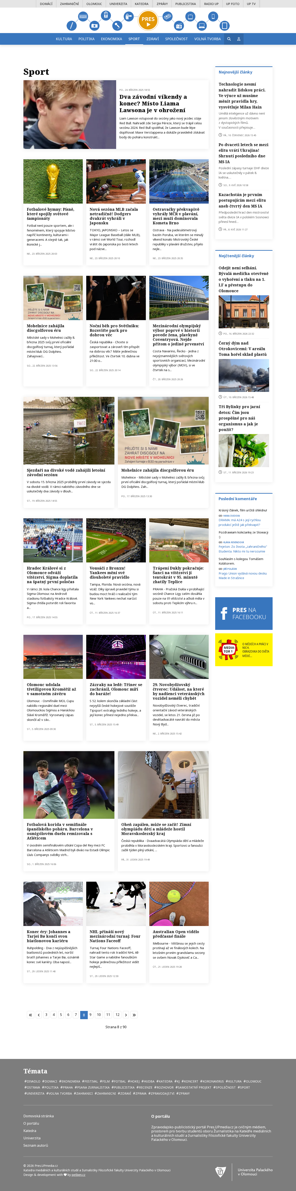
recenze (145, 1087)
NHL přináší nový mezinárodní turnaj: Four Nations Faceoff (115, 936)
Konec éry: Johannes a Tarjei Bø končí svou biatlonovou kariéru (48, 936)
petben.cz (78, 1175)
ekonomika (70, 1081)
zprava (140, 1093)
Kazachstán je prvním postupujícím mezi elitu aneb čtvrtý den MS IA (242, 200)
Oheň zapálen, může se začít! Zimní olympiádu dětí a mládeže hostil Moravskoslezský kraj (156, 829)
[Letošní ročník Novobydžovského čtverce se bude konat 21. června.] (179, 657)
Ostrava (33, 1087)
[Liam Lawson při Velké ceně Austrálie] (69, 114)
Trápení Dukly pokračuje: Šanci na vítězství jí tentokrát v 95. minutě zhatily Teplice (178, 574)
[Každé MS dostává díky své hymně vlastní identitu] (53, 181)
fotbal (119, 1081)
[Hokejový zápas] (116, 904)
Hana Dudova (231, 515)
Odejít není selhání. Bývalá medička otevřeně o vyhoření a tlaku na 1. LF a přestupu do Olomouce (243, 279)
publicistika (124, 1087)
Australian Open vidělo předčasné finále (176, 934)
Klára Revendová (233, 542)
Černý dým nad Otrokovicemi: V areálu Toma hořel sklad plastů (243, 348)
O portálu (31, 1123)
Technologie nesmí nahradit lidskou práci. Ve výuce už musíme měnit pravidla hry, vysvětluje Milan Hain (242, 95)
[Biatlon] (53, 904)
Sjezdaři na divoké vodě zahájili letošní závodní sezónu (66, 472)
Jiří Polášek (230, 569)
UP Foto (232, 4)
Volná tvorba (207, 39)
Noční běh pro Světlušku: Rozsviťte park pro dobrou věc (114, 330)
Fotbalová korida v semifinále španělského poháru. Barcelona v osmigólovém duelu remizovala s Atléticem (60, 831)
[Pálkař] (116, 181)
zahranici (84, 1093)
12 (117, 1014)
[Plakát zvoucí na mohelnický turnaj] (163, 430)
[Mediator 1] (244, 649)
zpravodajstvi (162, 1093)
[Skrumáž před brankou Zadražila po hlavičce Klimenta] (53, 540)
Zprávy (162, 4)
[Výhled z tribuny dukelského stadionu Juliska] (179, 540)
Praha (67, 1087)
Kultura (64, 39)
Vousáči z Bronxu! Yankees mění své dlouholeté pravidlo (109, 572)
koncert (190, 1081)
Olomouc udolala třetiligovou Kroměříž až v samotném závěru (51, 689)
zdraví (125, 1093)
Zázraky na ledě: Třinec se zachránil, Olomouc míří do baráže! (116, 689)
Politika (86, 39)
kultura (234, 1081)
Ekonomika (111, 39)
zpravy (184, 1093)
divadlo (33, 1081)
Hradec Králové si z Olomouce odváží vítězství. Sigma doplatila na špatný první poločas (52, 574)
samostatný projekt (194, 1087)
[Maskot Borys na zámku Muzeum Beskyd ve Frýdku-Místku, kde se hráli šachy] (163, 785)
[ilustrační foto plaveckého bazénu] (179, 181)
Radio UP (211, 4)
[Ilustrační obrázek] (179, 904)
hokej (134, 1081)
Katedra (141, 4)
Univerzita (118, 4)
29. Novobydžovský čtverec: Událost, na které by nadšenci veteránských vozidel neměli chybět (179, 691)
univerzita (35, 1093)
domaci (50, 1081)
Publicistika (185, 4)
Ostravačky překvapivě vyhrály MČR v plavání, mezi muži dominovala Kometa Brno (176, 216)
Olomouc (94, 4)
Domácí (46, 4)
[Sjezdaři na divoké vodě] (68, 430)
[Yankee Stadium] (116, 540)
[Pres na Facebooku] (244, 613)
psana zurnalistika (93, 1087)
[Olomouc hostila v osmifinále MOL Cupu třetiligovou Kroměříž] (53, 657)
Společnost (176, 39)
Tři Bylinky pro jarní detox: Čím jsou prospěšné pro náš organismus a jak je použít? (239, 418)
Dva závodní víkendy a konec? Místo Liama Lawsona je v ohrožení (153, 103)
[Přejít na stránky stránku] (39, 1014)
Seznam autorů (35, 1145)
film (105, 1081)
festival (91, 1081)
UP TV (251, 4)
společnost (225, 1087)
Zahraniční (69, 4)
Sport (134, 39)
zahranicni (106, 1093)
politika (51, 1087)
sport (244, 1087)
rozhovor (165, 1087)
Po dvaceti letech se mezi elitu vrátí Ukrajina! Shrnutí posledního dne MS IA (243, 153)
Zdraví (152, 39)
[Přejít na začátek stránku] (30, 1014)
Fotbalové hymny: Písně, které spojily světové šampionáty (50, 214)
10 (99, 1014)
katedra (165, 1081)
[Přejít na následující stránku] (126, 1014)
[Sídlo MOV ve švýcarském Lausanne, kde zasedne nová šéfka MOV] (179, 298)
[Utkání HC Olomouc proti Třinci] (116, 657)
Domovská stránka (38, 1116)
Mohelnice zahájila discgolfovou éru (45, 328)
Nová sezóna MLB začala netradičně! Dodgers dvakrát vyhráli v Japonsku (114, 216)
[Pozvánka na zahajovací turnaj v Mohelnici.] (53, 298)
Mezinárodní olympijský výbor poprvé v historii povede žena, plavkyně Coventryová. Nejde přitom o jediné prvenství (178, 334)
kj (178, 1081)
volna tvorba (60, 1093)
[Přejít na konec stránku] (134, 1014)
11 (108, 1014)
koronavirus (213, 1081)
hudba (149, 1081)
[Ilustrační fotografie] (116, 298)
